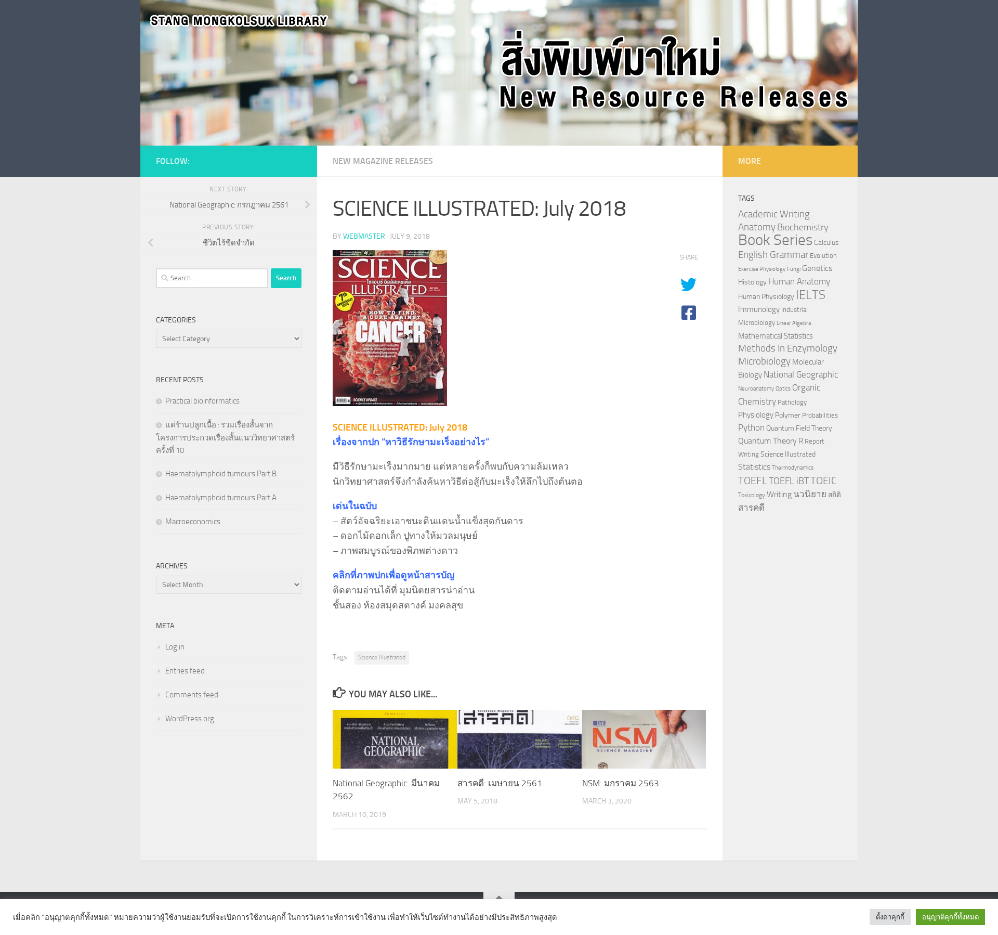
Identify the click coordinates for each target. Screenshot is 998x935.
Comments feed (191, 694)
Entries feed (185, 671)
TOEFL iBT (789, 481)
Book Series (775, 240)
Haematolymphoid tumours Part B (221, 473)
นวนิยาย (809, 494)
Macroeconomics (192, 521)
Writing (779, 494)
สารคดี (751, 507)
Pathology (792, 402)
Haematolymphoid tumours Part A (221, 497)
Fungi (793, 269)
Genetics (817, 268)
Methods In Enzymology (787, 348)
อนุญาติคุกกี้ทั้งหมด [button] (950, 917)
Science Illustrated (381, 657)
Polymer (787, 415)
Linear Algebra (794, 323)
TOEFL (752, 480)
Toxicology (751, 495)
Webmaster (364, 236)
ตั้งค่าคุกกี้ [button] (890, 917)
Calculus (826, 242)
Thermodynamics (792, 467)
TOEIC (823, 480)
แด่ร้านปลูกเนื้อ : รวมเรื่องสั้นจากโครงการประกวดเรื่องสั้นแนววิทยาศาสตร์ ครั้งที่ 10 (225, 437)
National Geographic (801, 374)
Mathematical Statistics (775, 336)
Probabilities (820, 415)
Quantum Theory (767, 441)
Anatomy (757, 227)
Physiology (755, 415)
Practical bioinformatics (202, 401)
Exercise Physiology (761, 269)
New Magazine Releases (383, 161)
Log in (175, 647)
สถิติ (834, 494)
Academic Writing (774, 214)
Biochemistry (803, 227)
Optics (783, 388)
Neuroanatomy (756, 388)
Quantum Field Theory (799, 428)
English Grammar (773, 255)
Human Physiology (766, 296)
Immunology (759, 309)
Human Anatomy (799, 282)
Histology (752, 282)
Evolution (823, 255)
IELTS (810, 294)
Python (751, 428)
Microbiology (764, 361)
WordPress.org (189, 718)
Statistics (754, 467)
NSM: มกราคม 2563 (620, 783)
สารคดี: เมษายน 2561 (499, 783)
